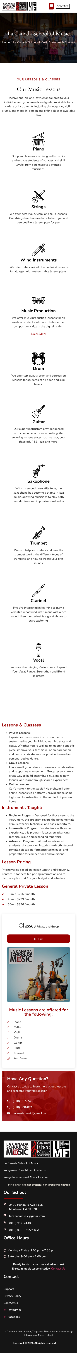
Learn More (38, 333)
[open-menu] (51, 6)
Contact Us (58, 1268)
